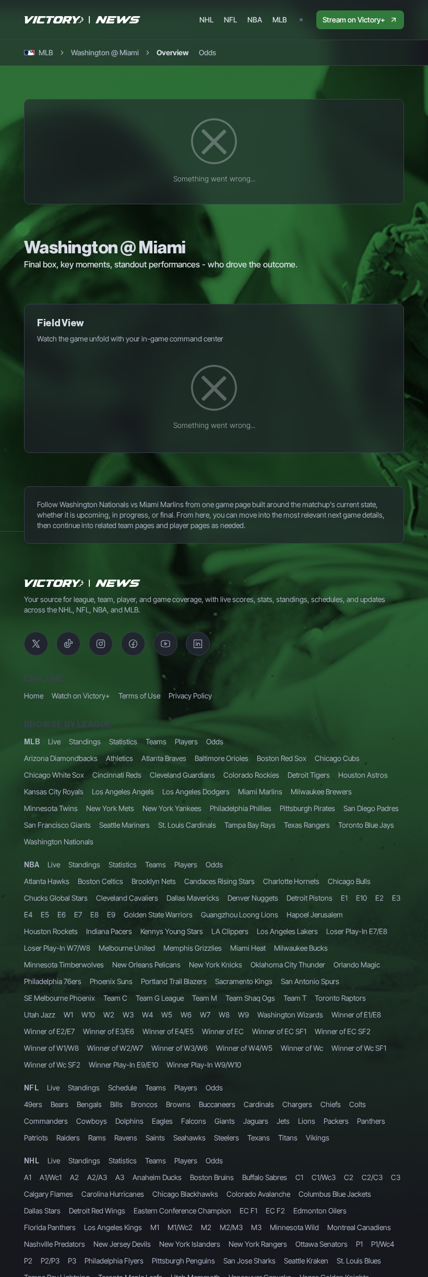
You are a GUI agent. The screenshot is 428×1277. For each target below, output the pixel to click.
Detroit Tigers (309, 774)
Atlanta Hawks (46, 881)
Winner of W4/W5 (244, 1047)
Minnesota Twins (51, 808)
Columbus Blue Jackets (335, 1193)
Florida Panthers (50, 1227)
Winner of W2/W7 (115, 1047)
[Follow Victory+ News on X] (36, 644)
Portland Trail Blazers (174, 981)
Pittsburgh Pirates (307, 808)
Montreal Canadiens (359, 1227)
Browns (178, 1104)
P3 (72, 1260)
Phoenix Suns (111, 981)
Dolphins (129, 1120)
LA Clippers (229, 931)
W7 (205, 1014)
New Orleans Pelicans (146, 964)
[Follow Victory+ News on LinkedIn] (198, 644)
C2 (348, 1177)
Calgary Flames (48, 1193)
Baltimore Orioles (221, 758)
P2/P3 (50, 1260)
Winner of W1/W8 (51, 1047)
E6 (61, 914)
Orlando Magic (357, 964)
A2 (74, 1177)
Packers (336, 1120)
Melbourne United (127, 947)
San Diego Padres (371, 808)
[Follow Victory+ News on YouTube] (165, 644)
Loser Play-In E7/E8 (356, 931)
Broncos (144, 1104)
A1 (27, 1177)
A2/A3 (97, 1177)
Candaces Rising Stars (219, 881)
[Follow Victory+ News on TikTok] (68, 644)
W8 (224, 1014)
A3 (119, 1177)
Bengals (89, 1104)
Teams (156, 741)
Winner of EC (223, 1031)
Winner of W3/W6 (179, 1047)
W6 (186, 1014)
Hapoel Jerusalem (315, 914)
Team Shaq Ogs (250, 997)
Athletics (119, 758)
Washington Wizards (290, 1014)
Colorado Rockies (251, 774)
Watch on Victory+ (81, 695)
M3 (256, 1227)
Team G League (160, 997)
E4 (28, 914)
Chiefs (330, 1104)
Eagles (162, 1120)
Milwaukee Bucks (301, 947)
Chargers (297, 1104)
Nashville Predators (54, 1243)
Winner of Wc (302, 1047)
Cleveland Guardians (182, 774)
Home (33, 695)
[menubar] (243, 19)
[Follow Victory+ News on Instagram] (101, 644)
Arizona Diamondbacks (61, 758)
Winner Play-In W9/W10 (204, 1064)
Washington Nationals (58, 841)
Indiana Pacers (109, 931)
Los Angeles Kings (113, 1227)
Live (54, 741)
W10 (88, 1014)
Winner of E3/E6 (108, 1031)
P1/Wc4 (382, 1243)
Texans (258, 1137)
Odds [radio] (207, 52)
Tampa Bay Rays (250, 824)
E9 (111, 914)
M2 (206, 1227)
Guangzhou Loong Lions (239, 914)
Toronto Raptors (340, 997)
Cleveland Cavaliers (127, 897)
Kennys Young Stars (171, 931)
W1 (68, 1014)
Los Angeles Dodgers (196, 791)
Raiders (68, 1137)
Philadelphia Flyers (114, 1260)
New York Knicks (215, 964)
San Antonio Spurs (310, 981)
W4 (147, 1014)
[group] (186, 52)
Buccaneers (217, 1104)
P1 (359, 1243)
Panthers (371, 1120)
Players (186, 741)
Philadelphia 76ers (52, 981)
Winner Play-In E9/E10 (123, 1064)
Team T (294, 997)
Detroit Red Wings (97, 1210)
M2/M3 (231, 1227)
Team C (115, 997)
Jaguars (255, 1120)
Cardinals (259, 1104)
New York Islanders (189, 1243)
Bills (116, 1104)
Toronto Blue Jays (366, 824)
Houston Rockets (51, 931)
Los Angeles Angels (123, 791)
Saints (155, 1137)
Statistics (123, 741)
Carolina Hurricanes (112, 1193)
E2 (379, 897)
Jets (283, 1120)
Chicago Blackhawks (185, 1193)
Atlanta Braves (163, 758)
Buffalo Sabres (264, 1177)
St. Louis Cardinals (187, 824)
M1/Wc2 (180, 1227)
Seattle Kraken (306, 1260)
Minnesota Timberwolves (64, 964)
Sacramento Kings (243, 981)
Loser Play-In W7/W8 (57, 947)
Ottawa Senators (321, 1243)
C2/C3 (372, 1177)
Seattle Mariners (124, 824)
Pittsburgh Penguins (183, 1260)
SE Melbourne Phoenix (59, 997)
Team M (204, 997)
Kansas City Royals (54, 791)
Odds (214, 741)
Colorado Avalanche (258, 1193)
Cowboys (91, 1120)
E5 (45, 914)
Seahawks (189, 1137)
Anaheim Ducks (157, 1177)
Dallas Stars (42, 1210)
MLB (32, 742)
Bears (59, 1104)
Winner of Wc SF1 (358, 1047)
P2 (28, 1260)
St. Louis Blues (359, 1260)
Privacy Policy (190, 695)
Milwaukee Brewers (321, 791)
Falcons (193, 1120)
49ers (33, 1104)
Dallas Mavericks (193, 897)
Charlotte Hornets (291, 881)
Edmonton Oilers (320, 1210)
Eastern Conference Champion (182, 1210)
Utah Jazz (39, 1014)
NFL (31, 1088)
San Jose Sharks (249, 1260)
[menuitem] (206, 20)
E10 (361, 897)
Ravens (125, 1137)
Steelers (226, 1137)
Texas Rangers (307, 824)
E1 (344, 897)
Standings (85, 741)
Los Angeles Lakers (287, 931)
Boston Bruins (212, 1177)
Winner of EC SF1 (279, 1031)
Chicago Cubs (337, 758)
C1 (299, 1177)
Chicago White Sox (54, 774)
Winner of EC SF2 (343, 1031)
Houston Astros (363, 774)
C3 (395, 1177)
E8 (94, 914)
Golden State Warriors (158, 914)
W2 (108, 1014)
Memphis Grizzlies (192, 947)
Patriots (36, 1137)
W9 (243, 1014)
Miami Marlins (260, 791)
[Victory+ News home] (82, 583)
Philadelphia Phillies (240, 808)
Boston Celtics (100, 881)
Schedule (122, 1087)
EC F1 (248, 1210)
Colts (357, 1104)
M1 (154, 1227)
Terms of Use (139, 695)
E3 (396, 897)
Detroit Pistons (309, 897)
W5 (166, 1014)
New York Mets (110, 808)
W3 (128, 1014)
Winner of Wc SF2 (52, 1064)
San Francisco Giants (57, 824)
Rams (97, 1137)
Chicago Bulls (349, 881)
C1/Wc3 (324, 1177)
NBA (31, 865)
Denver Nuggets (253, 897)
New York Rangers (258, 1243)
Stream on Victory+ (354, 19)
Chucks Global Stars (56, 897)
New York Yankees (171, 808)
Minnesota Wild (294, 1227)
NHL (31, 1161)
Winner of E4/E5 (168, 1031)
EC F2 (275, 1210)
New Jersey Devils (122, 1243)
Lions (306, 1120)
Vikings (317, 1137)
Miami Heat (248, 947)
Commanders (46, 1120)
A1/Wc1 (51, 1177)
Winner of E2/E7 (49, 1031)
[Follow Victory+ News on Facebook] (133, 644)
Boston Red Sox (281, 758)
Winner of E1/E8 (356, 1014)
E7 (78, 914)
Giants (225, 1120)
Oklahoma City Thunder (288, 964)
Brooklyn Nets (154, 881)
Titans (288, 1137)
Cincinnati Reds (116, 774)
